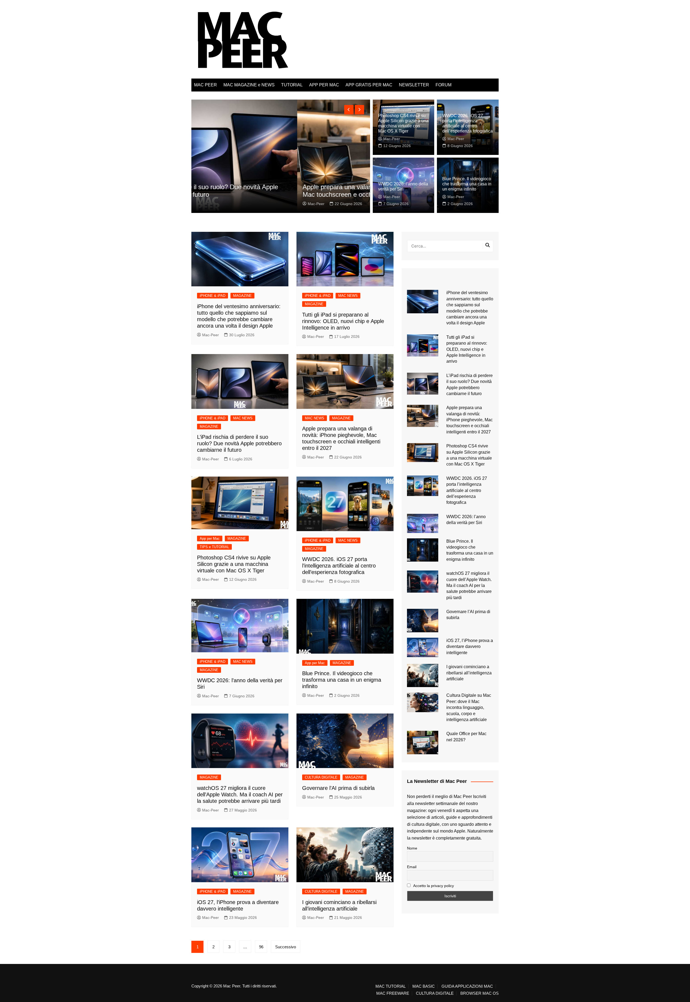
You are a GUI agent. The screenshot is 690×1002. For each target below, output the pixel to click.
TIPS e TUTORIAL (214, 547)
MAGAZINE (242, 296)
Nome (412, 848)
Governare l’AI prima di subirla (338, 788)
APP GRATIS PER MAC (369, 85)
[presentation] (349, 109)
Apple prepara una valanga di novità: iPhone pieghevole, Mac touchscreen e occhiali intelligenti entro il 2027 (277, 190)
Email (411, 867)
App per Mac (210, 538)
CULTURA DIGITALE (321, 777)
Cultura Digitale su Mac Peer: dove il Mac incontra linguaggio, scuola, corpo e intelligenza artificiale (468, 707)
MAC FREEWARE (392, 993)
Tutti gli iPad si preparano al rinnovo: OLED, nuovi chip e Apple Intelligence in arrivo (343, 321)
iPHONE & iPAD (212, 296)
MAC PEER (205, 85)
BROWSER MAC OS (479, 993)
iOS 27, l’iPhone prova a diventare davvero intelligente (469, 646)
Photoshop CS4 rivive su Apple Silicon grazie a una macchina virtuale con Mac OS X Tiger (234, 564)
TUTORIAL (292, 85)
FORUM (443, 85)
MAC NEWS (348, 296)
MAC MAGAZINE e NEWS (249, 85)
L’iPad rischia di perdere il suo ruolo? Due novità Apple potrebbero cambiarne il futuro (239, 443)
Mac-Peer (210, 204)
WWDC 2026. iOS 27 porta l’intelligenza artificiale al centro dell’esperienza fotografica (339, 565)
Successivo (285, 947)
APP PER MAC (324, 85)
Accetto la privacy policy (433, 886)
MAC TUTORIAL (390, 986)
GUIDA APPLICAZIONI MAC (467, 986)
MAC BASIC (423, 986)
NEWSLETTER (414, 85)
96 (261, 947)
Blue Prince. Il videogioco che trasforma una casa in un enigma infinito (466, 183)
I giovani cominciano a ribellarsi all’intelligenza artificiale (469, 672)
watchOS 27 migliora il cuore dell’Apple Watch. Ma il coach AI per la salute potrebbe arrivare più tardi (240, 794)
